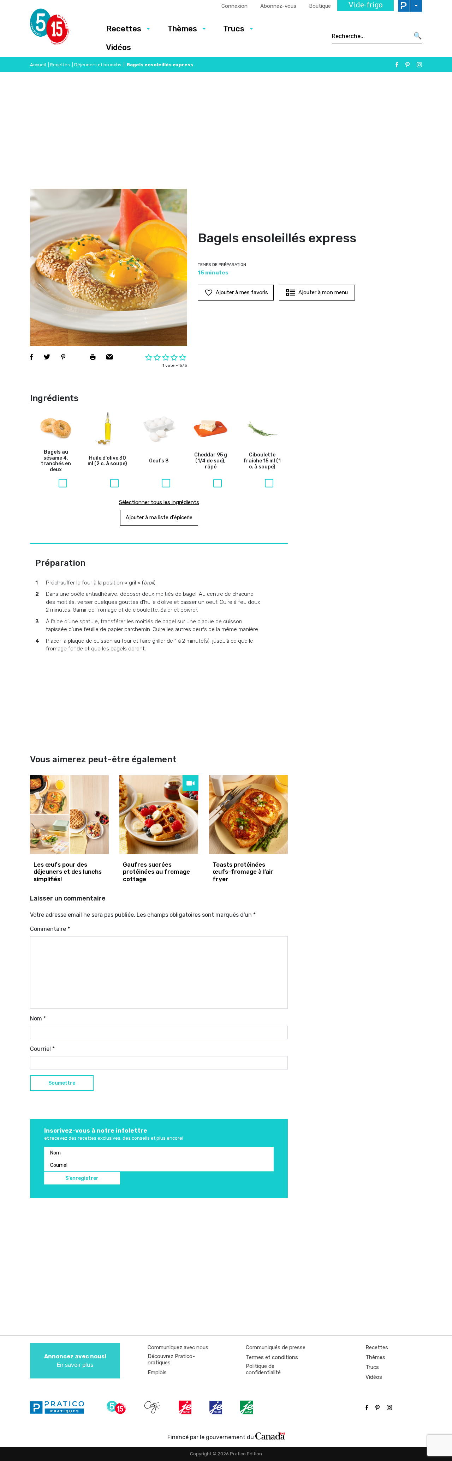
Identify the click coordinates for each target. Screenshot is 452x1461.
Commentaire (50, 929)
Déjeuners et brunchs (97, 64)
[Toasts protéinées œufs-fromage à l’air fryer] (248, 814)
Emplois (157, 1372)
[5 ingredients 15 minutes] (61, 28)
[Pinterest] (407, 64)
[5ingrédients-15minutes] (117, 1407)
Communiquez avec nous (178, 1347)
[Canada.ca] (270, 1435)
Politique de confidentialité (263, 1369)
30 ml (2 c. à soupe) (107, 461)
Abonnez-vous (278, 6)
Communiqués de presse (275, 1347)
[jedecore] (216, 1407)
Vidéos (118, 47)
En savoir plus (75, 1360)
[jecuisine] (186, 1407)
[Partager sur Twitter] (46, 357)
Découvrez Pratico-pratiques (171, 1359)
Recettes (123, 29)
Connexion (234, 6)
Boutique (320, 6)
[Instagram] (419, 64)
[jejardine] (247, 1407)
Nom (38, 1018)
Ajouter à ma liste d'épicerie (159, 517)
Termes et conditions (272, 1357)
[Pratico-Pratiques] (60, 1407)
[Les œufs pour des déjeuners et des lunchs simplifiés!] (69, 814)
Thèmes (182, 29)
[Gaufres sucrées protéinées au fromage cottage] (158, 814)
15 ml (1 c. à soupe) (262, 461)
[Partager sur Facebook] (31, 357)
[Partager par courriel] (109, 357)
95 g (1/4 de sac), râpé (210, 461)
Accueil (38, 64)
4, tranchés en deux (56, 461)
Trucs (233, 29)
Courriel (42, 1048)
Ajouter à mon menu (323, 292)
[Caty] (153, 1407)
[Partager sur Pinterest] (63, 357)
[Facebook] (397, 64)
